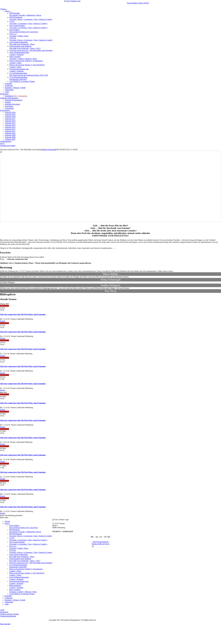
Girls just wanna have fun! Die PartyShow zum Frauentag (22, 314)
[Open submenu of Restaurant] (9, 94)
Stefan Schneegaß (49, 149)
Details (2, 321)
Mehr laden (4, 517)
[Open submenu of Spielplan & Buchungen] (19, 98)
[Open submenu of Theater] (7, 9)
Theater (7, 521)
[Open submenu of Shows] (11, 11)
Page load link (5, 624)
